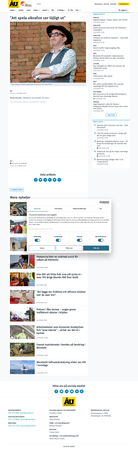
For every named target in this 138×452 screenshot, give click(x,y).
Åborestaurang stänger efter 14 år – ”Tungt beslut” (111, 162)
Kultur (36, 10)
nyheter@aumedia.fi (28, 426)
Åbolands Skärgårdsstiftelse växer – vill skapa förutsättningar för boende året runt (112, 144)
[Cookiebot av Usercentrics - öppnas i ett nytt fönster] (101, 202)
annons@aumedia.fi (27, 419)
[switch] (58, 240)
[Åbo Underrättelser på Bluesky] (61, 391)
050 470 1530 (13, 426)
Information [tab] (58, 208)
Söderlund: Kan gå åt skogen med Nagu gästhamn (112, 153)
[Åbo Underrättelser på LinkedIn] (77, 391)
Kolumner (97, 92)
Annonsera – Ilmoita (101, 4)
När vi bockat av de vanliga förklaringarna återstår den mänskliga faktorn (109, 96)
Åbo (95, 46)
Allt (53, 10)
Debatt (44, 10)
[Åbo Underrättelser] (69, 401)
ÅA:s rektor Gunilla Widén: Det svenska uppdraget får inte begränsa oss (108, 86)
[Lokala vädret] (38, 4)
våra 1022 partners (39, 218)
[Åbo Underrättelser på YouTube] (72, 391)
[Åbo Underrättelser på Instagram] (67, 391)
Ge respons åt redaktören (19, 163)
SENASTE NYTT (99, 14)
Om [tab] (101, 208)
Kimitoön (96, 25)
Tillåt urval (69, 248)
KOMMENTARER (16, 190)
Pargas (96, 18)
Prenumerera (124, 4)
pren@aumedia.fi (26, 413)
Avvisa (42, 248)
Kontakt (113, 4)
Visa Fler (111, 115)
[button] (123, 10)
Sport (29, 10)
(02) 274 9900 (13, 413)
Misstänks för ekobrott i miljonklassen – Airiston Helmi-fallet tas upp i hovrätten (109, 58)
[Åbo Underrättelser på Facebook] (56, 391)
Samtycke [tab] (37, 208)
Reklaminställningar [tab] (79, 208)
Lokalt (12, 10)
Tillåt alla (96, 248)
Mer (77, 10)
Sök (71, 10)
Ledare (96, 64)
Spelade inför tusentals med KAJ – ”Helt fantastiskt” (112, 127)
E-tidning (60, 10)
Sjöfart (21, 10)
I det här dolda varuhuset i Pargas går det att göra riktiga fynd (112, 135)
